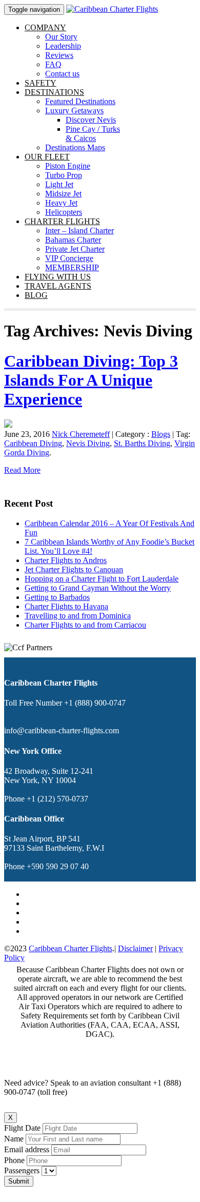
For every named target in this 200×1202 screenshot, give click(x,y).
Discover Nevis (91, 119)
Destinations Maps (75, 147)
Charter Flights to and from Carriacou (85, 624)
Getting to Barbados (57, 597)
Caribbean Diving (33, 443)
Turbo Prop (63, 175)
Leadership (63, 46)
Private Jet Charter (75, 249)
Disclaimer (135, 948)
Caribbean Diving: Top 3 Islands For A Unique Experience (91, 380)
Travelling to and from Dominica (78, 615)
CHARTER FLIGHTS (62, 221)
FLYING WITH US (58, 276)
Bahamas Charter (73, 239)
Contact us (62, 73)
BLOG (36, 295)
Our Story (61, 36)
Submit (18, 1181)
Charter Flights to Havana (66, 606)
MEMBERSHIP (72, 267)
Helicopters (63, 212)
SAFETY (40, 82)
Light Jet (59, 184)
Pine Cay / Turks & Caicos (93, 134)
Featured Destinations (80, 101)
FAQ (53, 64)
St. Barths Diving (142, 443)
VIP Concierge (69, 258)
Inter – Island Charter (79, 230)
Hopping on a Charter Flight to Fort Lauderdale (101, 578)
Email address (26, 1149)
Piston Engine (67, 166)
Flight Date (22, 1128)
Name (14, 1138)
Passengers (23, 1170)
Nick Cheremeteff (81, 434)
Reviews (59, 55)
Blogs (160, 434)
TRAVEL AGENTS (58, 286)
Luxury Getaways (74, 110)
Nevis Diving (88, 443)
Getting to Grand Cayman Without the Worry (98, 588)
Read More (22, 470)
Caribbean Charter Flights (70, 948)
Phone (14, 1160)
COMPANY (45, 27)
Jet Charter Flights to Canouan (74, 569)
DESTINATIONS (54, 92)
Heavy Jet (61, 202)
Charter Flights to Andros (66, 560)
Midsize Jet (63, 193)
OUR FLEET (47, 156)
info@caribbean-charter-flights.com (61, 730)
